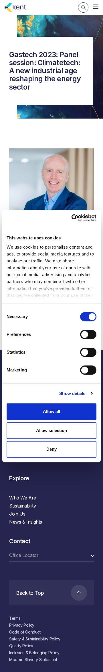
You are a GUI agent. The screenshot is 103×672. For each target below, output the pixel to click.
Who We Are (22, 498)
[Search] (83, 7)
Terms (14, 618)
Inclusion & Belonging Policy (34, 652)
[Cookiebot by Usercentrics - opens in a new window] (72, 218)
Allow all (51, 411)
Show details (72, 393)
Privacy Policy (21, 625)
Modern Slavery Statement (33, 659)
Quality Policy (21, 645)
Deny (51, 449)
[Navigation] (95, 7)
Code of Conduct (25, 632)
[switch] (88, 334)
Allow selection (51, 430)
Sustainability (22, 506)
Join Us (17, 514)
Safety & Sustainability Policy (34, 638)
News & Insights (25, 522)
